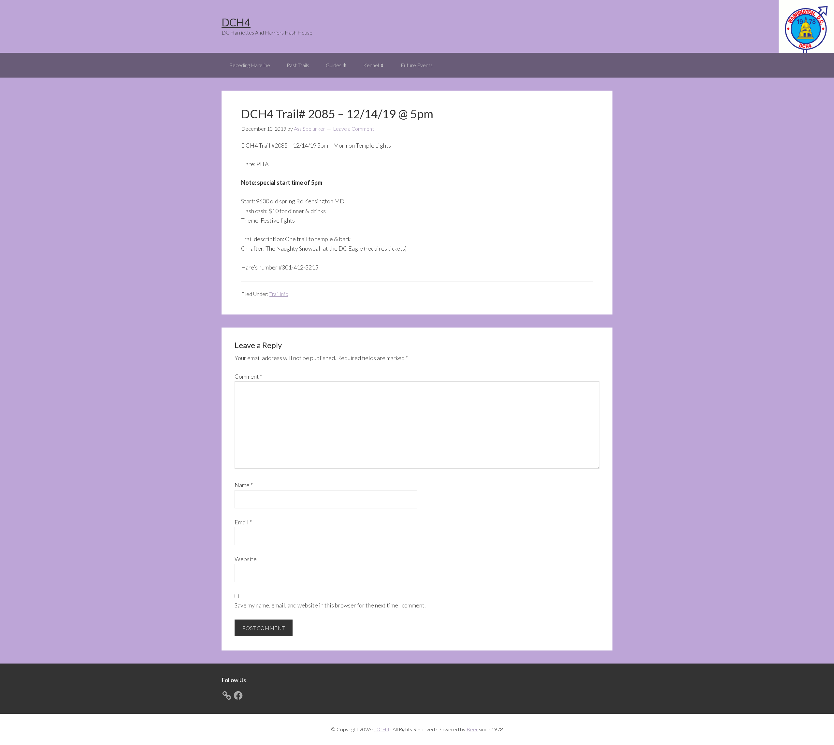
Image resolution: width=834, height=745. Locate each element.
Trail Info (278, 294)
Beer (472, 729)
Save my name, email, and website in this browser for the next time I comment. (330, 605)
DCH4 (236, 22)
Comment (248, 376)
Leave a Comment (353, 128)
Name (244, 485)
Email (243, 522)
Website (246, 558)
